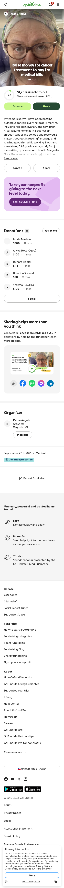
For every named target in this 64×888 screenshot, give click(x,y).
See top (52, 230)
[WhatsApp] (32, 383)
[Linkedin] (50, 383)
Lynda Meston (22, 239)
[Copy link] (13, 383)
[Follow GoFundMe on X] (19, 779)
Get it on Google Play (13, 789)
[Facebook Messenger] (41, 383)
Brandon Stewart (23, 273)
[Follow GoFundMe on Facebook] (6, 779)
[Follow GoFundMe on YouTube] (12, 779)
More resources (13, 752)
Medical (40, 453)
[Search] (6, 4)
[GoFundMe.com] (32, 5)
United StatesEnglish (33, 769)
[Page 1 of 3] (29, 79)
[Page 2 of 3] (32, 79)
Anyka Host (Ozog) (24, 250)
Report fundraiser (34, 478)
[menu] (58, 4)
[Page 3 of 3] (35, 79)
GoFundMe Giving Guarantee (31, 563)
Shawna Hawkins (23, 284)
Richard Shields (22, 261)
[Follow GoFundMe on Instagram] (25, 779)
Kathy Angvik (21, 420)
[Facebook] (23, 383)
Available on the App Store (32, 789)
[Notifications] (50, 4)
